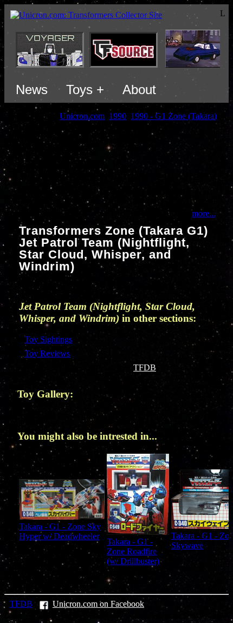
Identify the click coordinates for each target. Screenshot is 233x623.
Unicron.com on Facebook (98, 603)
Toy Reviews (47, 353)
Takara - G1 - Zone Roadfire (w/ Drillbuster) (133, 551)
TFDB (144, 367)
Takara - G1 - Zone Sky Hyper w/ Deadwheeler (60, 531)
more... (204, 213)
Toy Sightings (48, 339)
